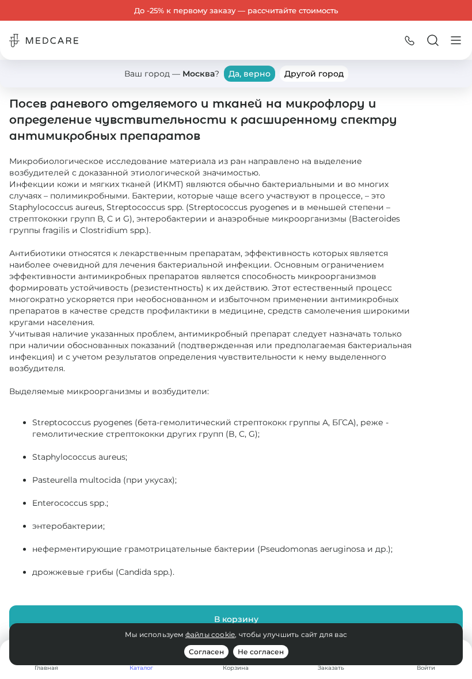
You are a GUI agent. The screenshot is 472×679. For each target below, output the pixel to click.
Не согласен (261, 651)
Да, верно (250, 73)
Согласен (206, 651)
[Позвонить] (410, 40)
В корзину (236, 619)
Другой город (314, 73)
